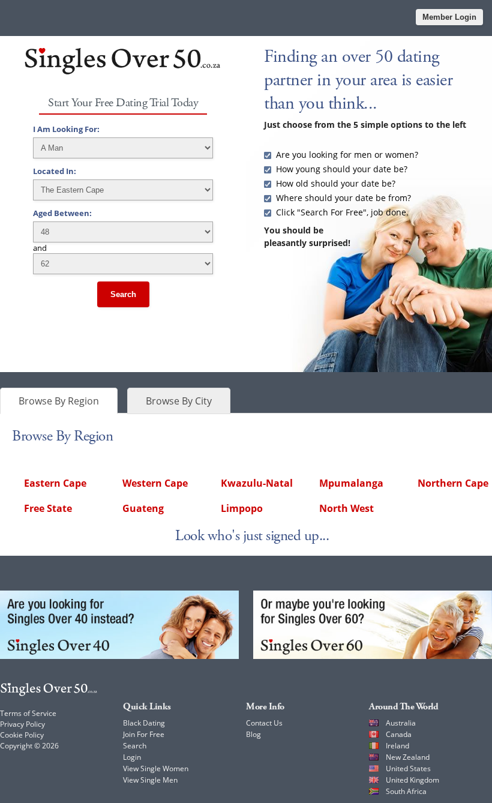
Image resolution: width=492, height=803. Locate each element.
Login (132, 757)
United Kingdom (412, 780)
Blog (253, 734)
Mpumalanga (351, 483)
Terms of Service (28, 713)
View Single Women (155, 768)
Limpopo (242, 508)
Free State (48, 508)
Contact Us (264, 723)
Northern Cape (453, 483)
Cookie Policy (22, 735)
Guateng (143, 508)
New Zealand (408, 757)
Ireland (397, 746)
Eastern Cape (55, 483)
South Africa (406, 791)
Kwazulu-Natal (257, 483)
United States (408, 768)
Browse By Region (59, 401)
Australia (401, 723)
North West (346, 508)
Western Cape (155, 483)
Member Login (449, 17)
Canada (399, 734)
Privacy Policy (22, 724)
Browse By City (179, 401)
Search (123, 294)
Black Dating (144, 723)
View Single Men (150, 780)
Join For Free (143, 734)
